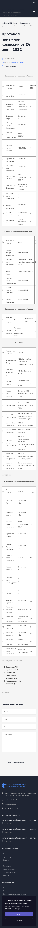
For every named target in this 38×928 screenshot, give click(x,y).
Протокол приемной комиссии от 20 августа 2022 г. (19, 829)
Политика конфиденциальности (14, 894)
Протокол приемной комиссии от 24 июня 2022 (19, 838)
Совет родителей (9, 869)
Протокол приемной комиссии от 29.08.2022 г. (19, 820)
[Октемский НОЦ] (19, 785)
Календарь (7, 866)
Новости (6, 875)
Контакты (6, 888)
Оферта (19, 920)
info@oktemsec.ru (10, 804)
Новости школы (18, 62)
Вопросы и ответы (9, 891)
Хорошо (18, 914)
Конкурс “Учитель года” (11, 863)
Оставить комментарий (14, 762)
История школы (8, 854)
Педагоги (6, 860)
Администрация (9, 857)
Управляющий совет (10, 872)
